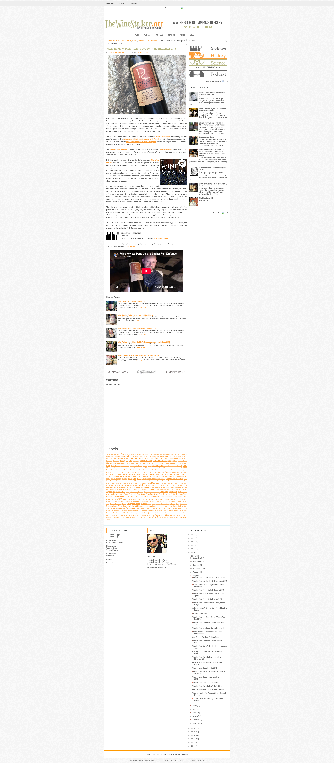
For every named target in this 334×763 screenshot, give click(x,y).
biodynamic (144, 458)
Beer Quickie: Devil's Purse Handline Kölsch (208, 690)
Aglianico (145, 454)
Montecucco (183, 485)
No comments (143, 52)
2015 (193, 739)
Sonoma (141, 41)
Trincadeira (164, 511)
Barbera (184, 456)
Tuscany (176, 511)
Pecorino (140, 492)
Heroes (179, 476)
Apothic (120, 456)
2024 (193, 538)
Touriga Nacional (141, 511)
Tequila (174, 508)
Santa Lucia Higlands (118, 504)
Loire (137, 481)
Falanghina (183, 470)
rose (177, 499)
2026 (193, 535)
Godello (176, 474)
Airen (150, 454)
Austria (174, 456)
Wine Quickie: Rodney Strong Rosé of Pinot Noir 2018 (136, 315)
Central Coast (116, 466)
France (168, 472)
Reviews (171, 34)
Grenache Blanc (132, 476)
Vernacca (180, 513)
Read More (142, 307)
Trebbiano (157, 511)
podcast (109, 496)
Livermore (128, 481)
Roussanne (183, 499)
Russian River (123, 502)
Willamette (117, 517)
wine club (147, 517)
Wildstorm (109, 517)
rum (116, 502)
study (179, 506)
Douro (149, 470)
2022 (193, 545)
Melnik (108, 485)
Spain (137, 506)
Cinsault (117, 468)
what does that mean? (162, 238)
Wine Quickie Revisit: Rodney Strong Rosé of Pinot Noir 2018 (139, 355)
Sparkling (148, 506)
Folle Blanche (153, 472)
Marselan (131, 483)
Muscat (159, 487)
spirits (162, 506)
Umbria (108, 513)
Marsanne (125, 483)
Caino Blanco (182, 461)
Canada (125, 463)
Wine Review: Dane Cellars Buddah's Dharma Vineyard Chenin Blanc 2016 (144, 342)
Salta (141, 502)
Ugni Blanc (183, 511)
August (195, 572)
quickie (164, 496)
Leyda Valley (115, 481)
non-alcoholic (142, 489)
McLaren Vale (178, 483)
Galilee (125, 474)
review (134, 41)
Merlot (142, 485)
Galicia (120, 474)
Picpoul (126, 494)
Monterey (120, 487)
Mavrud (163, 483)
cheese (165, 466)
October (196, 565)
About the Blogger (113, 535)
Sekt (153, 504)
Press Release (128, 496)
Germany (152, 474)
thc (183, 508)
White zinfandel (182, 515)
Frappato (109, 474)
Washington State (162, 515)
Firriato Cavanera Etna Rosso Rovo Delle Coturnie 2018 (212, 94)
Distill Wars (134, 470)
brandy (122, 461)
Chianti (179, 466)
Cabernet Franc (146, 461)
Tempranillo (167, 508)
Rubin (108, 502)
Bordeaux (177, 458)
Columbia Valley (151, 468)
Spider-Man (155, 506)
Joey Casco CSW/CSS (116, 52)
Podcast (148, 34)
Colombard (142, 468)
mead (185, 483)
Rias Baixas (141, 499)
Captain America (152, 463)
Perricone (156, 492)
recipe (180, 496)
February (109, 472)
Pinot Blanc (141, 494)
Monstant (176, 485)
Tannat (133, 508)
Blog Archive (111, 546)
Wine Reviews (111, 548)
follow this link (130, 246)
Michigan (155, 485)
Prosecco (150, 496)
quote (170, 496)
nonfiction (150, 489)
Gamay (130, 474)
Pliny (185, 494)
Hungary (118, 479)
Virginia (133, 515)
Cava (108, 466)
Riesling (161, 499)
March (195, 716)
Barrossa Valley (111, 458)
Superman (109, 508)
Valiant (125, 513)
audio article (159, 456)
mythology (166, 487)
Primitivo (136, 496)
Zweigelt (109, 520)
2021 (193, 549)
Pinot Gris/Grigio (152, 494)
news (135, 489)
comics (159, 468)
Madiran (165, 481)
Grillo (140, 476)
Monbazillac (168, 485)
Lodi (133, 481)
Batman (120, 458)
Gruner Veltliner (158, 476)
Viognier (127, 515)
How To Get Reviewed (114, 542)
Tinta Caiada (124, 511)
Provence (157, 496)
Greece (116, 476)
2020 (193, 552)
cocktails (130, 468)
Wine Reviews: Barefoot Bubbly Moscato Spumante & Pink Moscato (212, 124)
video (113, 515)
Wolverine (165, 517)
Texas (179, 508)
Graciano (183, 474)
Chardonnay (157, 465)
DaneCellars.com (165, 150)
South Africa (117, 506)
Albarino (156, 454)
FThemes (138, 760)
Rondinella (171, 499)
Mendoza (128, 485)
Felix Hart (116, 472)
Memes (182, 34)
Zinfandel (153, 41)
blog (156, 458)
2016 (193, 735)
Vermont (167, 513)
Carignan (161, 463)
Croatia (180, 468)
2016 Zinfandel (153, 139)
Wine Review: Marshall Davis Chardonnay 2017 (209, 581)
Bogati (161, 458)
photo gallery (111, 494)
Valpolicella (131, 513)
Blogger (185, 754)
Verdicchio (153, 513)
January (196, 723)
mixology (161, 485)
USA (147, 41)
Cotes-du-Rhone (167, 468)
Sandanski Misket (148, 502)
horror (108, 479)
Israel (130, 479)
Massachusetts (145, 483)
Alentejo (167, 454)
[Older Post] (175, 373)
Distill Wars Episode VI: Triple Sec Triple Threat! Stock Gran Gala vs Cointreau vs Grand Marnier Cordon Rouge (212, 152)
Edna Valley (175, 470)
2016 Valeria (127, 139)
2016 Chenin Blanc (140, 139)
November (197, 561)
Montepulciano (111, 487)
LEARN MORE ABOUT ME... (157, 568)
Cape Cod (142, 463)
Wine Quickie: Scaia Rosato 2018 (204, 668)
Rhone (135, 499)
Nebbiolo (184, 487)
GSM (166, 476)
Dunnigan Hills (164, 470)
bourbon (184, 458)
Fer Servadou (125, 472)
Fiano (132, 472)
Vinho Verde (119, 515)
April (194, 713)
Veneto (141, 513)
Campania (119, 463)
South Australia (128, 506)
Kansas (149, 479)
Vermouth (174, 513)
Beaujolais (126, 458)
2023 (193, 542)
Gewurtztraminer (161, 474)
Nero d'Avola (110, 489)
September (197, 568)
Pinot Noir (172, 494)
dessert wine (124, 470)
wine (123, 517)
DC (117, 470)
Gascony (145, 474)
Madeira (159, 481)
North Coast (171, 489)
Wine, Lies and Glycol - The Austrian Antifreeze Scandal (212, 110)
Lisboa (122, 481)
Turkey (171, 511)
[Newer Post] (117, 373)
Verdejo (147, 513)
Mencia (113, 485)
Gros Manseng (148, 476)
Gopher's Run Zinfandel (118, 150)
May (194, 709)
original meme (119, 491)
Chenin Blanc (172, 466)
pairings (128, 492)
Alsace (114, 456)
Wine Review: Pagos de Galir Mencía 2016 (207, 599)
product (143, 496)
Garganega (137, 474)
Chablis (132, 466)
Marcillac (184, 481)
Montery (126, 487)
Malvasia (177, 481)
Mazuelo (170, 483)
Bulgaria (129, 461)
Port (114, 496)
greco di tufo (110, 476)
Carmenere (175, 463)
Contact (121, 3)
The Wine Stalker (165, 754)
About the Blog (112, 537)
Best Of (137, 458)
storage (174, 506)
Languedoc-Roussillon (174, 479)
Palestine (134, 492)
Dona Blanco (143, 470)
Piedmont (132, 494)
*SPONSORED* (111, 454)
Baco (179, 456)
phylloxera (119, 494)
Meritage (135, 485)
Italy (134, 478)
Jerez (144, 479)
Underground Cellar (206, 137)
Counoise (175, 468)
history (184, 476)
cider (111, 468)
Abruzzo (131, 454)
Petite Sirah (173, 492)
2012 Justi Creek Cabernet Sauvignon (141, 142)
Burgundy (136, 461)
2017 (193, 732)
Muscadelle (153, 487)
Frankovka (183, 472)
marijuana (109, 483)
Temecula (159, 508)
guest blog (172, 476)
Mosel (138, 487)
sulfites (184, 506)
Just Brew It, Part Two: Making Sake (205, 637)
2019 (193, 556)
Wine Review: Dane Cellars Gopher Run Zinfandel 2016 (141, 48)
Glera (171, 474)
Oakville (177, 489)
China (108, 468)
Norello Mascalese (160, 489)
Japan (139, 479)
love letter (148, 481)
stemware (168, 506)
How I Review (111, 540)
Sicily (177, 504)
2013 (193, 746)
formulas (161, 472)
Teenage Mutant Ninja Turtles (146, 508)
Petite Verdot (182, 492)
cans (136, 463)
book (172, 458)
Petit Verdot (164, 492)
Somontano (183, 504)
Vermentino (161, 513)
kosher (154, 479)
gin (168, 474)
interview (124, 479)
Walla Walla (151, 515)
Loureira (142, 481)
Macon (154, 481)
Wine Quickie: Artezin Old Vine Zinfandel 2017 (209, 577)
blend (151, 458)
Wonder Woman (174, 517)
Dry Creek (155, 470)
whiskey (173, 515)
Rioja (166, 499)
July (194, 576)
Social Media (111, 554)
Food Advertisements (171, 8)
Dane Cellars (126, 41)
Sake (137, 502)
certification (125, 466)
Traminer (151, 511)
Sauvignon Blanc (133, 504)
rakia (175, 496)
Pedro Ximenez (148, 492)
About (192, 34)
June (195, 706)
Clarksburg (123, 468)
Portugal (119, 496)
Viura (139, 515)
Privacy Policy (111, 563)
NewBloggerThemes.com (197, 760)
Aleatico (161, 454)
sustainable (117, 508)
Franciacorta (175, 472)
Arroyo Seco (151, 456)
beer (132, 458)
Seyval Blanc (165, 504)
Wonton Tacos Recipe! (200, 614)
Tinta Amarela (114, 511)
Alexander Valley (176, 454)
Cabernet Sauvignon (162, 461)
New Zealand (128, 489)
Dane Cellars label (163, 137)
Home (137, 34)
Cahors (175, 461)
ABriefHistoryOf (122, 454)
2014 (193, 742)
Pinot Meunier (163, 494)
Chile (185, 466)
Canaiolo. (132, 463)
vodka (143, 515)
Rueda (112, 502)
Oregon (184, 489)
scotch (149, 504)
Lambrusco (161, 479)
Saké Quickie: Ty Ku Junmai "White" (205, 682)
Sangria (180, 502)
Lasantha (159, 760)
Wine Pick (156, 517)
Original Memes (112, 550)
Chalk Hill (138, 466)
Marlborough (117, 483)
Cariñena (168, 463)
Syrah (128, 508)
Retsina (115, 499)
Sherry (172, 504)
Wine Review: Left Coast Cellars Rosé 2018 (208, 628)
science (144, 504)
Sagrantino (131, 502)
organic (109, 492)
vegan (137, 513)
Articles (160, 34)
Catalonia (183, 463)
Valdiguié (119, 513)
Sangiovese (172, 502)
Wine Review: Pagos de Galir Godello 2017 (208, 590)
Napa (173, 487)
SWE (123, 508)
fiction (137, 472)
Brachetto (116, 461)
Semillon (158, 504)
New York (118, 489)
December (197, 558)
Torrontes (131, 511)
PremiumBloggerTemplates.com (175, 760)
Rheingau (129, 499)
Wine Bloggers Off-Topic (134, 517)
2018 (193, 728)
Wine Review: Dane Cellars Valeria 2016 (132, 302)
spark (142, 506)
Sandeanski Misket (161, 502)
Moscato (133, 487)
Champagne (147, 466)
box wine (109, 461)
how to (113, 479)
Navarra (178, 487)
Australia (168, 456)
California (116, 41)
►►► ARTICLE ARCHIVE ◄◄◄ (208, 67)
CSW (185, 468)
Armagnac (134, 456)
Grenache (123, 476)
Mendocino (120, 485)
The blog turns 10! (206, 198)
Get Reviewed (132, 3)
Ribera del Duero (151, 499)
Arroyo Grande (142, 456)
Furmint (114, 474)
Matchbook (155, 483)
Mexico (148, 485)
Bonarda (166, 458)
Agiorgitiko (138, 454)
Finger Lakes (144, 472)
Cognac (136, 468)
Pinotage (179, 494)
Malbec (171, 481)
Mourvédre (145, 487)
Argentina (126, 456)
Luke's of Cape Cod (171, 564)
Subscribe (110, 3)
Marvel (137, 483)
